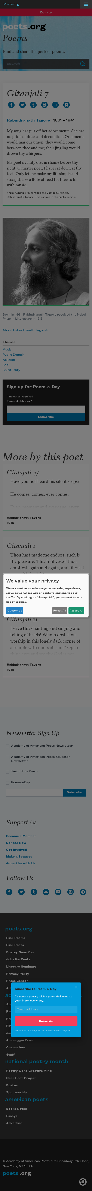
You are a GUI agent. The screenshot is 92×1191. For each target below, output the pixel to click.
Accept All (76, 610)
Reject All (59, 610)
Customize (14, 610)
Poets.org (11, 4)
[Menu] (86, 4)
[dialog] (46, 595)
